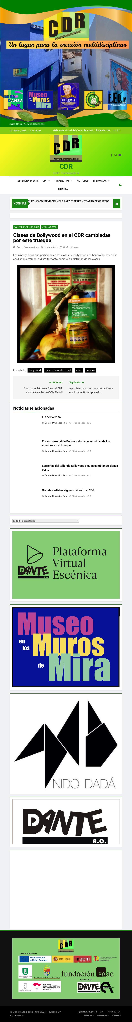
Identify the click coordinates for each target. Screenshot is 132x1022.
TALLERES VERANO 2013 (26, 227)
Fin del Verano (51, 417)
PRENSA (63, 189)
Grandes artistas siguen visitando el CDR (68, 490)
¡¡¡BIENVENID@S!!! (27, 180)
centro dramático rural (58, 370)
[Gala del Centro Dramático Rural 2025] (105, 205)
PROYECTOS (62, 180)
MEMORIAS (100, 180)
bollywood (35, 370)
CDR (66, 166)
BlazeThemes (17, 1015)
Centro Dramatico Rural (28, 247)
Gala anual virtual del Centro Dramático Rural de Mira (81, 130)
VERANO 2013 (49, 227)
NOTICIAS (82, 180)
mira (78, 370)
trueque (90, 370)
